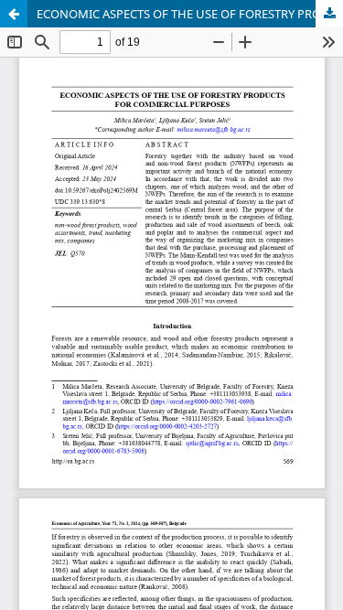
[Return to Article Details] (13, 13)
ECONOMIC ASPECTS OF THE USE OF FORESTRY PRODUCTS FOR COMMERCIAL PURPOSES (190, 13)
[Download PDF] (329, 13)
